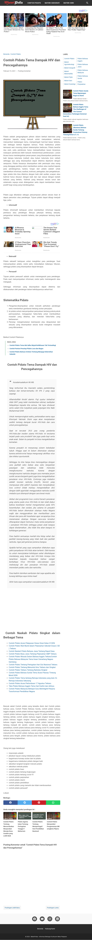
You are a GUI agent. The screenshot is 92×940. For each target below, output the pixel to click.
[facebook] (10, 802)
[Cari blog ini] (87, 3)
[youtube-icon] (42, 918)
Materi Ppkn (68, 77)
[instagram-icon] (49, 918)
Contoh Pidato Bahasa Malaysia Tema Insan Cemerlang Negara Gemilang (33, 659)
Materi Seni (69, 3)
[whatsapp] (53, 802)
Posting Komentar (24, 71)
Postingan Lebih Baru (12, 908)
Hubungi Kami (50, 929)
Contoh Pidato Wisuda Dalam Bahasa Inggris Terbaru (30, 657)
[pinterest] (39, 802)
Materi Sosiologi (69, 84)
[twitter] (25, 802)
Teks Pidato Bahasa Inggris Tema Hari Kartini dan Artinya (31, 686)
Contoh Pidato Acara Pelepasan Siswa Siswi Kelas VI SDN (32, 643)
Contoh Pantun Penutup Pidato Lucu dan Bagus (26, 348)
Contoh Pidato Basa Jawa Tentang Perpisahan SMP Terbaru (33, 654)
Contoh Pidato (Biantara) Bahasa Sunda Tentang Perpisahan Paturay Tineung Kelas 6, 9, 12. (75, 129)
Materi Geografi (52, 3)
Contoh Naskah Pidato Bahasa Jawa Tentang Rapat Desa (32, 651)
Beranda (40, 929)
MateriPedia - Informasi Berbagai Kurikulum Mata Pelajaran (49, 936)
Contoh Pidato (34, 3)
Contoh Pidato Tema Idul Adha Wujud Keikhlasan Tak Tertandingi (33, 345)
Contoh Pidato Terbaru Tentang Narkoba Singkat (28, 670)
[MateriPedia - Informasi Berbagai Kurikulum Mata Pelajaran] (13, 3)
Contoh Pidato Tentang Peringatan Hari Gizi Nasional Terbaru (33, 665)
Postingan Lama (53, 908)
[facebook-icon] (34, 918)
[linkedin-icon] (57, 918)
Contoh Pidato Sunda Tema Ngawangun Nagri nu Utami (80, 93)
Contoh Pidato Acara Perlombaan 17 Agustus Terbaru (30, 683)
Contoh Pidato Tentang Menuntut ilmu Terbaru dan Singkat (32, 667)
